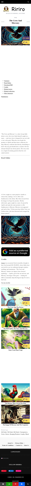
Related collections (9, 91)
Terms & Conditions (8, 445)
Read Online (7, 83)
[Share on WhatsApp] (9, 484)
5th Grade (10, 432)
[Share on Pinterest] (15, 484)
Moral (27, 434)
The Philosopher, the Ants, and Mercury (15, 328)
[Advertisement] (15, 63)
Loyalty (23, 434)
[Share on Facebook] (22, 484)
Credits (6, 87)
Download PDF (8, 85)
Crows (3, 434)
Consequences (23, 432)
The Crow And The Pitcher (15, 307)
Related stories (8, 89)
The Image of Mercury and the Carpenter (15, 425)
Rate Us (26, 445)
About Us (10, 443)
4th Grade (4, 432)
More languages (8, 93)
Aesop (15, 17)
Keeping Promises (15, 434)
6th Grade (16, 432)
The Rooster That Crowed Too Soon (15, 403)
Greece (7, 434)
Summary (6, 81)
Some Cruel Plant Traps (16, 350)
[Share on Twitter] (28, 484)
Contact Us (19, 445)
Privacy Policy (19, 443)
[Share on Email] (3, 484)
